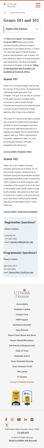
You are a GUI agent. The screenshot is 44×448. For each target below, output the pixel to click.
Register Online (25, 152)
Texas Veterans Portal (22, 366)
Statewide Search (22, 356)
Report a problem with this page (23, 440)
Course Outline (10, 152)
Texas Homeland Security (22, 361)
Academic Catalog (22, 309)
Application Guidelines (28, 212)
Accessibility (22, 304)
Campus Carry (22, 314)
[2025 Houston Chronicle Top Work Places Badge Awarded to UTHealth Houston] (17, 397)
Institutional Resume (22, 325)
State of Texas (22, 351)
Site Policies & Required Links (22, 346)
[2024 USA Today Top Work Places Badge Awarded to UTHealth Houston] (28, 397)
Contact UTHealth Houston (22, 382)
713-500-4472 (23, 432)
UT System (22, 377)
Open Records (22, 330)
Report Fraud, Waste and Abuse (22, 335)
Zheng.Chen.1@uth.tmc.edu (21, 272)
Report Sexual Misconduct (22, 340)
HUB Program (22, 320)
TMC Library (22, 372)
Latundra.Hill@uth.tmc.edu (21, 242)
